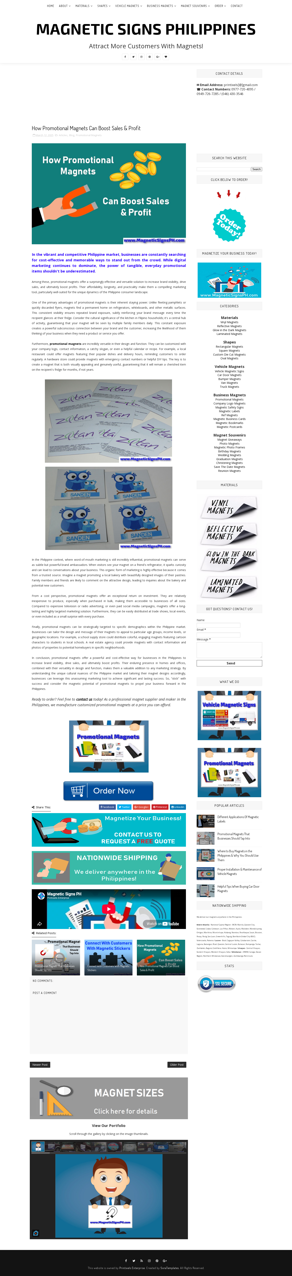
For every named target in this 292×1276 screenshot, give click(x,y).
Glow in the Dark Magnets (229, 330)
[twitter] (133, 57)
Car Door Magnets (230, 375)
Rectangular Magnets (229, 346)
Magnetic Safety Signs (229, 407)
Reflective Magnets (229, 326)
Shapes (102, 6)
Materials (82, 6)
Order (219, 6)
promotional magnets (65, 344)
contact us (84, 699)
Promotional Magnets (89, 135)
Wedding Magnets (229, 455)
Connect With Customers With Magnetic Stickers (108, 968)
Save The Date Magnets (229, 467)
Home (50, 6)
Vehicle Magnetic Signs (229, 371)
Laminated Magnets (229, 334)
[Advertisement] (109, 97)
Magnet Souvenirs (194, 6)
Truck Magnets (229, 387)
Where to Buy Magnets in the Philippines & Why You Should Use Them (238, 855)
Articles (63, 135)
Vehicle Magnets (127, 6)
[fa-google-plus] (158, 57)
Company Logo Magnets (230, 403)
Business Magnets (160, 6)
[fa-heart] (166, 57)
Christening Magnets (229, 463)
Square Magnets (229, 350)
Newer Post (40, 1065)
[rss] (142, 1261)
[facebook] (125, 57)
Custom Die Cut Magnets (229, 354)
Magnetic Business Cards (229, 419)
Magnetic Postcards (229, 427)
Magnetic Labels (229, 411)
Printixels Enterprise (132, 1268)
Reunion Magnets (229, 471)
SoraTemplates (170, 1268)
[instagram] (141, 57)
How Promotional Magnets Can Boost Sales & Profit (159, 968)
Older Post (177, 1065)
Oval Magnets (229, 358)
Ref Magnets (229, 415)
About (63, 6)
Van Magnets (229, 383)
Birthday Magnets (229, 451)
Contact (237, 6)
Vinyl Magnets (229, 322)
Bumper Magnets (229, 379)
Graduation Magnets (229, 459)
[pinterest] (149, 57)
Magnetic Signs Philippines (146, 28)
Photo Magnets (229, 443)
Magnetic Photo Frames (229, 447)
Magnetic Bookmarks (229, 423)
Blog (71, 135)
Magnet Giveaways (229, 439)
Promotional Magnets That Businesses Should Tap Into (54, 968)
